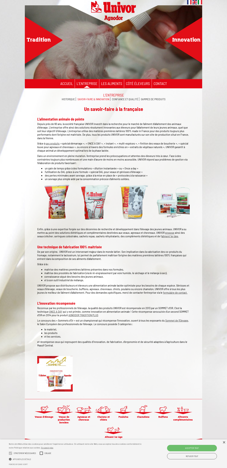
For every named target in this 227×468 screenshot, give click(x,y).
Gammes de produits (153, 99)
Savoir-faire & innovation (93, 99)
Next (192, 41)
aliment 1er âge (170, 236)
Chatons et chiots (103, 418)
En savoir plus (47, 447)
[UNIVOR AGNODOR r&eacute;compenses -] (55, 391)
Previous (33, 41)
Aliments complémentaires (183, 418)
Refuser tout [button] (192, 456)
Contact (160, 83)
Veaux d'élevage (44, 417)
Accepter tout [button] (192, 448)
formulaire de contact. (175, 292)
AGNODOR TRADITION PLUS (83, 315)
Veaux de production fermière (64, 420)
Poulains (123, 417)
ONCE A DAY (55, 311)
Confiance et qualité (125, 99)
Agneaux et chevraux (83, 418)
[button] (77, 458)
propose (169, 232)
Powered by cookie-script (18, 464)
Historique (68, 99)
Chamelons (143, 417)
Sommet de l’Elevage (176, 320)
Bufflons (163, 417)
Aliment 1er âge (113, 437)
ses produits (53, 143)
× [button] (224, 442)
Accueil (66, 83)
